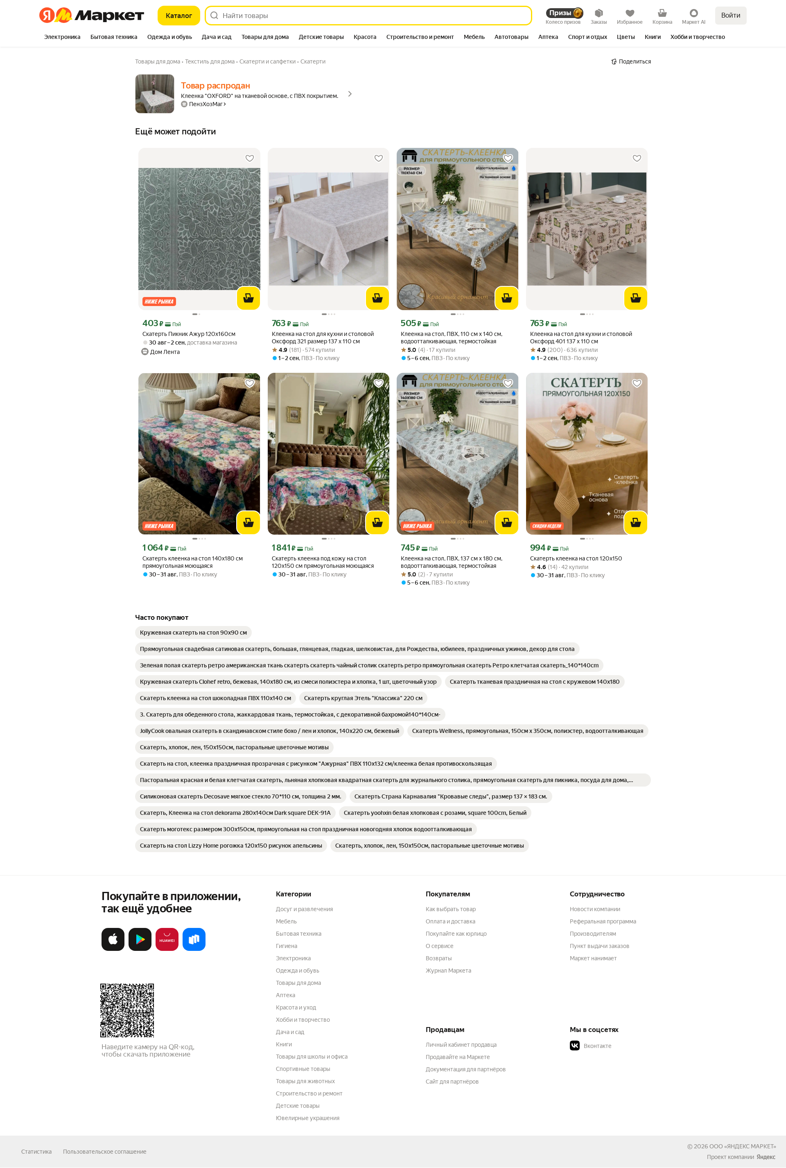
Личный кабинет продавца (461, 1044)
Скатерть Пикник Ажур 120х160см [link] (188, 334)
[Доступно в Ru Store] (194, 949)
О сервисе (440, 946)
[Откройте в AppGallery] (167, 949)
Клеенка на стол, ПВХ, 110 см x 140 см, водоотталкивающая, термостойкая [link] (451, 338)
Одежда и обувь (297, 970)
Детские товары (298, 1105)
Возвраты (439, 958)
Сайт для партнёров (452, 1081)
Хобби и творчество (303, 1019)
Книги (284, 1044)
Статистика (36, 1151)
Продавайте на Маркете (458, 1057)
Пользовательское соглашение (105, 1151)
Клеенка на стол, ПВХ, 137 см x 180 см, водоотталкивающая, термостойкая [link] (451, 562)
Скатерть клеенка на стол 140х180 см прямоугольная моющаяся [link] (192, 562)
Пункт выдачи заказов (600, 946)
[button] (627, 1046)
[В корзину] (248, 298)
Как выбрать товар (451, 909)
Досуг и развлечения (304, 909)
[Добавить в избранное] (249, 158)
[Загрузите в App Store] (113, 949)
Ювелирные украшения (307, 1118)
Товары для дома (298, 983)
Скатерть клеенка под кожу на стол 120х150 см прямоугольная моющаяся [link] (323, 562)
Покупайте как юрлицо (456, 933)
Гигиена (286, 946)
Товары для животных (305, 1081)
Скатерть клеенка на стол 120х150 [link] (576, 558)
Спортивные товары (303, 1069)
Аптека (285, 995)
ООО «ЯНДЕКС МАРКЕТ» (742, 1146)
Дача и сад (290, 1032)
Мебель (286, 921)
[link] (193, 632)
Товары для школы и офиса (312, 1056)
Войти (731, 15)
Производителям (593, 933)
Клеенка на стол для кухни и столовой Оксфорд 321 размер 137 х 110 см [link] (323, 338)
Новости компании (595, 909)
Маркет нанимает (593, 958)
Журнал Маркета (448, 970)
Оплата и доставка (450, 921)
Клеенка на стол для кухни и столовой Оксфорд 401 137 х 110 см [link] (581, 338)
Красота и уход (296, 1007)
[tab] (62, 38)
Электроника (293, 958)
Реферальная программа (603, 921)
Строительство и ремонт (309, 1093)
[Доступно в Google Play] (140, 949)
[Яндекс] (766, 1157)
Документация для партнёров (466, 1069)
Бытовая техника (298, 933)
